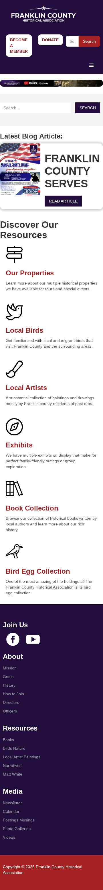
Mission (10, 668)
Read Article (63, 201)
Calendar (11, 811)
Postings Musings (19, 820)
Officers (10, 711)
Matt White (12, 774)
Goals (8, 676)
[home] (42, 13)
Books (8, 739)
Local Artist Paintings (21, 757)
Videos (9, 837)
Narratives (12, 765)
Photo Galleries (17, 828)
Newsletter (12, 803)
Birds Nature (14, 748)
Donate (50, 40)
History (9, 685)
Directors (11, 702)
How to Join (13, 694)
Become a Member (19, 46)
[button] (91, 65)
